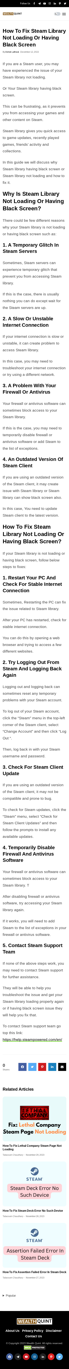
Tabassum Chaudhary (13, 1155)
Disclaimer (54, 1331)
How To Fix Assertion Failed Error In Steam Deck (34, 1272)
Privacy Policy (32, 1331)
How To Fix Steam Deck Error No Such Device (33, 1210)
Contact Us (33, 1336)
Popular (11, 1295)
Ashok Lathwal (12, 52)
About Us (12, 1331)
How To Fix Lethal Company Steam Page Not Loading (32, 1147)
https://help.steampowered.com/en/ (32, 1039)
